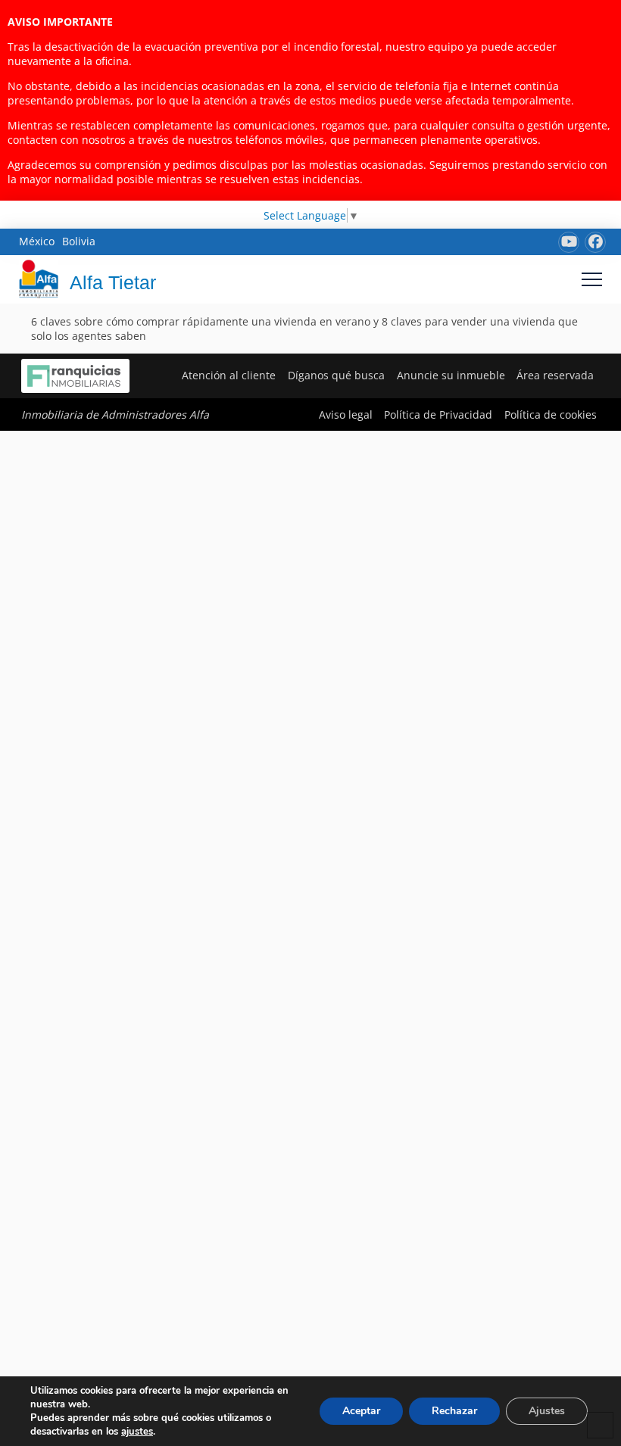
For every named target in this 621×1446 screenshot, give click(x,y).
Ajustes (547, 1411)
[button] (592, 279)
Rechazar (454, 1411)
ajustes (137, 1431)
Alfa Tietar (113, 282)
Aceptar (361, 1411)
